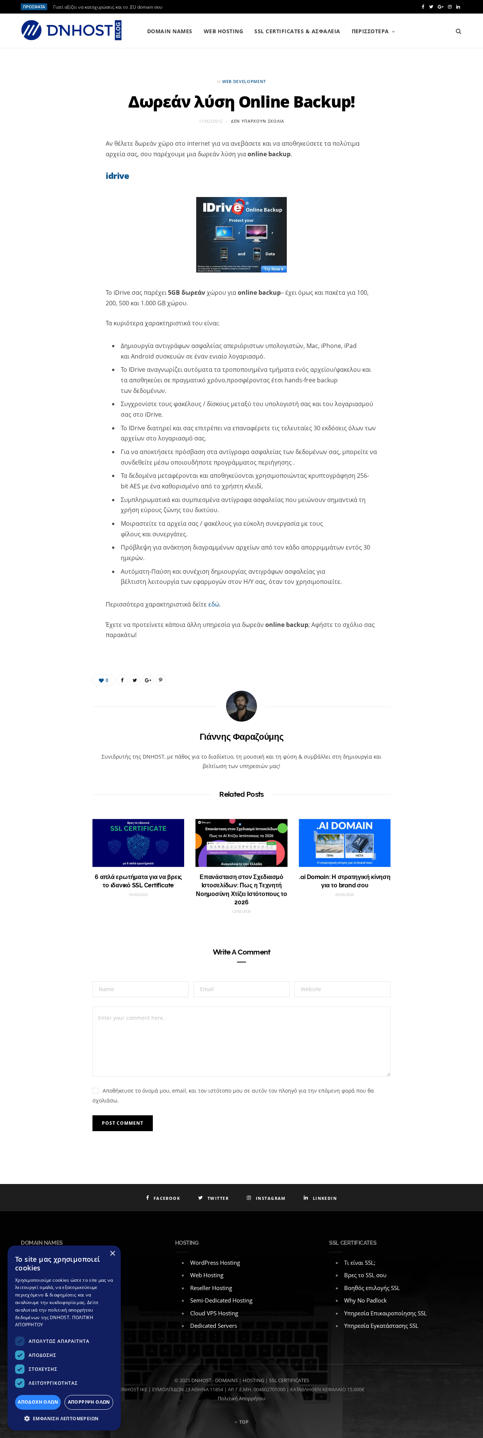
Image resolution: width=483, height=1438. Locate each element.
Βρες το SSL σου (365, 1275)
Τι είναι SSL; (359, 1262)
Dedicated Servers (213, 1325)
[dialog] (64, 1338)
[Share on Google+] (147, 680)
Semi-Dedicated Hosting (221, 1300)
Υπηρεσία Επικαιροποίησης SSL (385, 1313)
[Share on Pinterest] (160, 680)
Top (243, 1422)
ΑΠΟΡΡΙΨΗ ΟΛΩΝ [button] (89, 1402)
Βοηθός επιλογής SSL (372, 1288)
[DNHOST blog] (72, 31)
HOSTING (253, 1380)
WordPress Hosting (215, 1262)
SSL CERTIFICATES (289, 1380)
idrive (117, 175)
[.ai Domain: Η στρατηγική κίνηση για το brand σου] (345, 843)
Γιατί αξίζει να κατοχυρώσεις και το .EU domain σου (107, 7)
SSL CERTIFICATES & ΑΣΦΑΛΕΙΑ (297, 31)
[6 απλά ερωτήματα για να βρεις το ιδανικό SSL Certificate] (138, 843)
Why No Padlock (365, 1300)
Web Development (244, 81)
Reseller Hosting (211, 1288)
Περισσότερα (370, 31)
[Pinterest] (67, 209)
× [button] (112, 1253)
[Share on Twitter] (67, 189)
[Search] (458, 31)
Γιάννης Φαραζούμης (242, 736)
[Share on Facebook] (67, 169)
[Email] (67, 229)
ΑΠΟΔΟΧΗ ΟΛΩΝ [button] (38, 1402)
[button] (64, 1419)
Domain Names (169, 31)
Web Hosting (223, 31)
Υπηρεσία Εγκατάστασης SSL (381, 1325)
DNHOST (201, 1380)
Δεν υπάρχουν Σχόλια (257, 121)
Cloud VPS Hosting (214, 1313)
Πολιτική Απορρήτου (241, 1398)
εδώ (213, 604)
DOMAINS (226, 1380)
